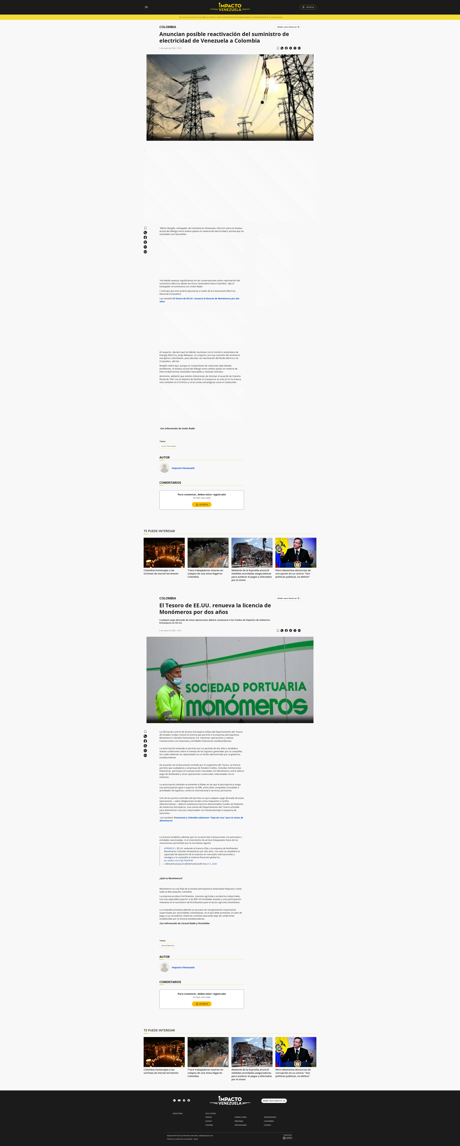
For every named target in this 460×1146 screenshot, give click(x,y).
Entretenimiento (260, 17)
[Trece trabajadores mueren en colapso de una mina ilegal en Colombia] (208, 553)
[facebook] (286, 48)
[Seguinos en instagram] (184, 1100)
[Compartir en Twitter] (290, 48)
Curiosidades (276, 17)
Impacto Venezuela (183, 468)
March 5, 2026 (209, 863)
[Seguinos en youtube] (179, 1100)
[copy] (299, 48)
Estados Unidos (216, 17)
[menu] (146, 7)
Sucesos (192, 17)
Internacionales (244, 17)
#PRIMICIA (169, 848)
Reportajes (230, 17)
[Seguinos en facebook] (188, 1100)
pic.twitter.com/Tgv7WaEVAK (178, 860)
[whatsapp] (282, 48)
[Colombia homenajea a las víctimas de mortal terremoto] (164, 553)
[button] (230, 136)
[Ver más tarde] (278, 48)
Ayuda (195, 1139)
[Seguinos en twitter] (174, 1100)
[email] (294, 48)
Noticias (183, 17)
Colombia (202, 17)
